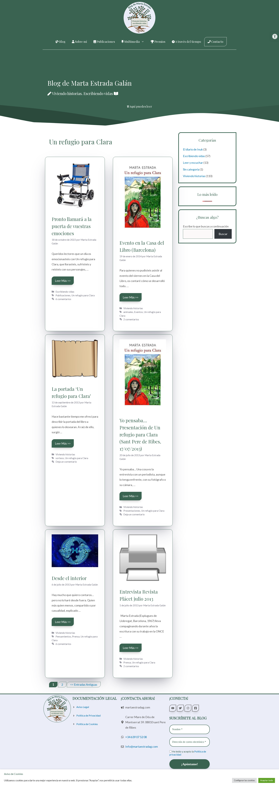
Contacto (217, 42)
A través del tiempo (188, 42)
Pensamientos (63, 636)
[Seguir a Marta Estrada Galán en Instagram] (188, 708)
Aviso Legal (82, 706)
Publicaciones (105, 42)
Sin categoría (191, 169)
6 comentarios (63, 299)
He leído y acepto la (187, 753)
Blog (62, 42)
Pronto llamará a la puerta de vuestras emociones (72, 226)
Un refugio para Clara (83, 295)
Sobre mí (80, 42)
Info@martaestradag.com (141, 746)
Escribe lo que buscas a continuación (206, 226)
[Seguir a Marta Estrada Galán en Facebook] (195, 708)
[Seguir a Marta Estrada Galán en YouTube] (172, 708)
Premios (159, 42)
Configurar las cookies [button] (244, 780)
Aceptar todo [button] (266, 780)
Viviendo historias (133, 308)
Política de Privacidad (88, 715)
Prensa (76, 636)
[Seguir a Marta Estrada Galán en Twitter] (180, 708)
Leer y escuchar (193, 162)
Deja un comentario (66, 461)
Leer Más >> (63, 280)
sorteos (60, 458)
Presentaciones (131, 510)
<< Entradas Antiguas (83, 684)
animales (128, 311)
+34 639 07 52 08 (136, 737)
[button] (275, 36)
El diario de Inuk (193, 149)
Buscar (223, 234)
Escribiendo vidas (65, 291)
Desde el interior (69, 578)
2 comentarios (131, 319)
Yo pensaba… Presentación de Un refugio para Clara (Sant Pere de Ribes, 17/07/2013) (140, 434)
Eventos (138, 311)
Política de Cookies (87, 724)
